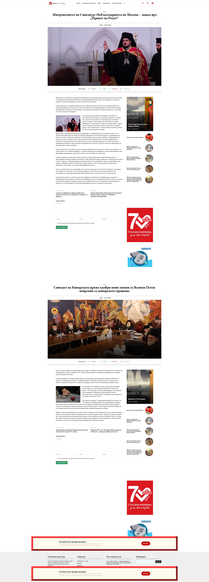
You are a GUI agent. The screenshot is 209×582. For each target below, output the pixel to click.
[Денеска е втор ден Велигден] (149, 137)
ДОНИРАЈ (146, 573)
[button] (124, 3)
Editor (129, 129)
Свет (104, 11)
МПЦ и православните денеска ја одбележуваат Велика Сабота (134, 158)
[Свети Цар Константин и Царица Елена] (140, 114)
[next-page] (150, 99)
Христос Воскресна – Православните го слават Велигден (134, 148)
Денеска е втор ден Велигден (135, 137)
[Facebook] (143, 3)
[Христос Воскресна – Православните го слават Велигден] (149, 148)
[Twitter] (148, 3)
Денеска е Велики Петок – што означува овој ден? (134, 169)
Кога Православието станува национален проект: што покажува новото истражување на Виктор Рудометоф (119, 562)
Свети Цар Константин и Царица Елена (137, 125)
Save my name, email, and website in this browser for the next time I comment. (76, 223)
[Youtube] (152, 3)
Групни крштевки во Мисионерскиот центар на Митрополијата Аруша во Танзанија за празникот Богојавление (106, 194)
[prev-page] (147, 99)
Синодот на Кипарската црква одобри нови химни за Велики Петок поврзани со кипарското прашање (72, 194)
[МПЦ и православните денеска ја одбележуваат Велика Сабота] (149, 158)
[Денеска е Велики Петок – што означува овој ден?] (149, 169)
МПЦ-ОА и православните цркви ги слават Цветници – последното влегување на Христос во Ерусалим (134, 179)
